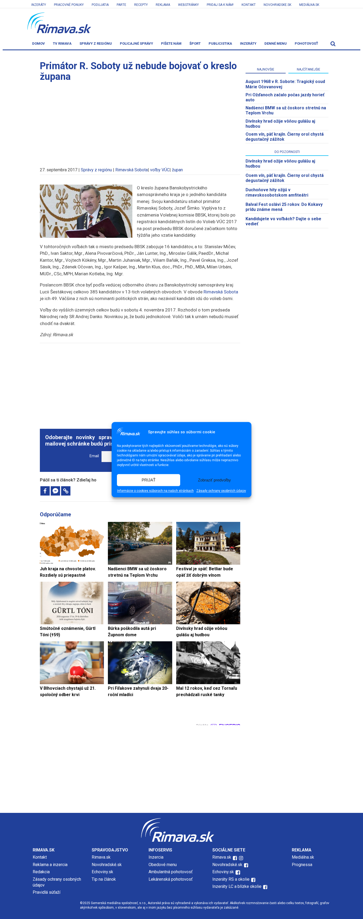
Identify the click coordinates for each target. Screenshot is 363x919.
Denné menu (275, 43)
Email (94, 456)
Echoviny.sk (102, 871)
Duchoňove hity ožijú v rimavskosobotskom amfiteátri (277, 192)
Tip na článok (104, 879)
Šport (195, 43)
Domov (38, 43)
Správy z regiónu (95, 43)
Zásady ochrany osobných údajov (221, 491)
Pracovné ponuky (69, 5)
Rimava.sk (101, 857)
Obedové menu (163, 864)
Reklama (163, 5)
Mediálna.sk (309, 5)
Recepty (141, 5)
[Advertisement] (140, 122)
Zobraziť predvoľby (214, 480)
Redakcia (41, 871)
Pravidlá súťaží (46, 892)
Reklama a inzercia (50, 864)
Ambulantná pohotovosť (171, 871)
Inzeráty (38, 5)
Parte (121, 5)
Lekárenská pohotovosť (171, 879)
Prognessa (302, 864)
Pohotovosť (306, 43)
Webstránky (188, 5)
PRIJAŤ (148, 480)
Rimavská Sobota (131, 169)
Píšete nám (171, 43)
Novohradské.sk (107, 864)
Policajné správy (136, 43)
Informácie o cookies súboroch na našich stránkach (155, 491)
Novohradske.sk (277, 5)
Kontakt (249, 5)
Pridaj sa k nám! (220, 5)
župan (177, 169)
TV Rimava (62, 43)
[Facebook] (45, 491)
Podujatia (100, 5)
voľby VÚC (160, 169)
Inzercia (156, 857)
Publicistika (220, 43)
